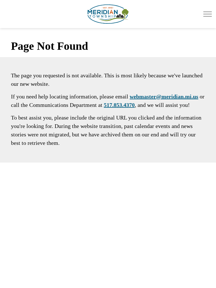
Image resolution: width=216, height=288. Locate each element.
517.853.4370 (119, 105)
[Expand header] (207, 14)
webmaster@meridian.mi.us (164, 96)
